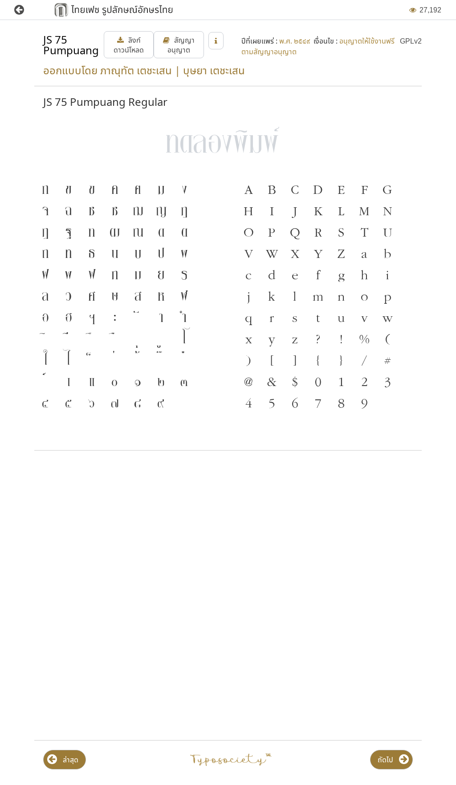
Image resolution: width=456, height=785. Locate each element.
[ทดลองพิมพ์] (228, 140)
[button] (25, 10)
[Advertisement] (228, 529)
